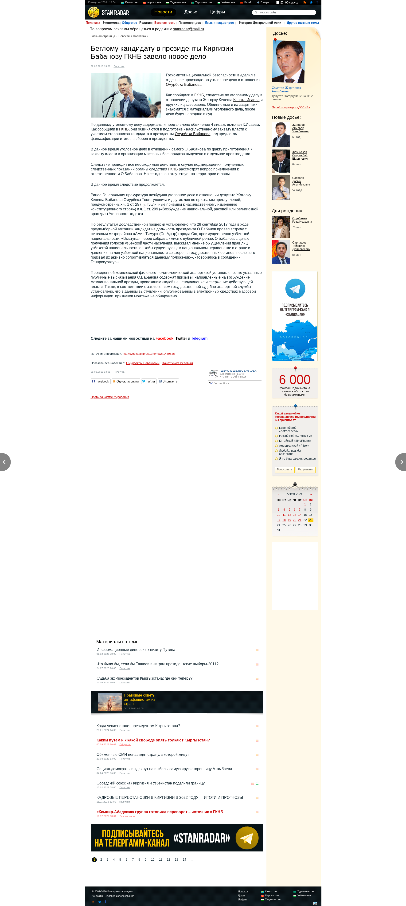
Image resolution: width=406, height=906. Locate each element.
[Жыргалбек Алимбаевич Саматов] (288, 60)
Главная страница (103, 36)
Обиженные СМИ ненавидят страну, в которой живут (143, 754)
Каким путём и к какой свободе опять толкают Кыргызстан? (153, 740)
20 (294, 520)
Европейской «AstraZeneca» (289, 429)
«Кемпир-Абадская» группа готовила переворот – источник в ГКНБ (160, 812)
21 (299, 520)
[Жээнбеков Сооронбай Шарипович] (281, 172)
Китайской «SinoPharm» (295, 440)
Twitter (181, 338)
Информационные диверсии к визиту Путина (136, 650)
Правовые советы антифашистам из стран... (140, 699)
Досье (241, 895)
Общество (129, 22)
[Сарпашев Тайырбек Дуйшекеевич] (281, 263)
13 (176, 859)
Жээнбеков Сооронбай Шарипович (300, 155)
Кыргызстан (154, 2)
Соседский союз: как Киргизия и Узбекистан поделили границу (151, 783)
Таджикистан (178, 2)
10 (152, 859)
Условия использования (119, 895)
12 (168, 859)
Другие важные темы (303, 22)
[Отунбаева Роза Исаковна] (281, 236)
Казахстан (131, 2)
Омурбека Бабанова (184, 85)
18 (284, 520)
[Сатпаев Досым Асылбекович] (281, 199)
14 (184, 859)
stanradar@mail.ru (188, 29)
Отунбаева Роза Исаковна (302, 220)
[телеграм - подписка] (294, 360)
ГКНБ (199, 95)
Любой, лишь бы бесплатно (290, 452)
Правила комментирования (110, 397)
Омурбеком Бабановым (143, 363)
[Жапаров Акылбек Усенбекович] (281, 146)
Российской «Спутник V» (295, 435)
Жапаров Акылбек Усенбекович (300, 128)
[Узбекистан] (257, 784)
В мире (265, 2)
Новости (124, 36)
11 (160, 859)
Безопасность (164, 22)
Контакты (97, 895)
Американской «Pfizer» (294, 445)
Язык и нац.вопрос (219, 22)
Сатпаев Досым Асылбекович (301, 181)
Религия (145, 22)
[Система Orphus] (235, 385)
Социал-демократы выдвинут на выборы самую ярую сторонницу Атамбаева (164, 769)
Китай (247, 2)
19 (289, 520)
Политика (93, 22)
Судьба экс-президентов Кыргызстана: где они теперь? (144, 678)
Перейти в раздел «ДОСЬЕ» (291, 107)
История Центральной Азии (260, 22)
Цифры (242, 899)
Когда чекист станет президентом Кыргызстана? (138, 726)
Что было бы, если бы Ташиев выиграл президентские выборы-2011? (158, 664)
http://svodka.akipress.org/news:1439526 (149, 353)
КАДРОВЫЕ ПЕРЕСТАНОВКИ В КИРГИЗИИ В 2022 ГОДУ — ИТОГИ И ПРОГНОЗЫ (170, 798)
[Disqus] (177, 460)
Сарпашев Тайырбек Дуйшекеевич (301, 246)
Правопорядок (190, 22)
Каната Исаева (246, 100)
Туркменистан (203, 2)
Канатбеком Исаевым (177, 363)
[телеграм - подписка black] (177, 850)
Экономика (110, 22)
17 (278, 520)
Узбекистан (228, 2)
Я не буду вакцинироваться (297, 458)
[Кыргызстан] (130, 66)
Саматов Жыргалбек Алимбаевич (286, 89)
